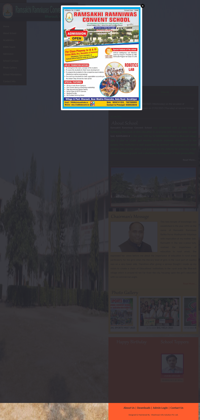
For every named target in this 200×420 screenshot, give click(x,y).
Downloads (143, 408)
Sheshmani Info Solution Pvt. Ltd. (164, 415)
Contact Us (176, 408)
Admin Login (160, 408)
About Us (129, 408)
